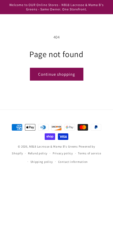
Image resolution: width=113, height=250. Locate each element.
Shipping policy (41, 162)
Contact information (73, 162)
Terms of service (89, 153)
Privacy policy (63, 153)
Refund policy (37, 153)
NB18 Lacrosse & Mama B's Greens (53, 146)
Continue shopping (56, 74)
